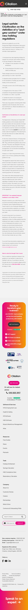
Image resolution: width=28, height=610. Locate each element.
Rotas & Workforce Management (12, 424)
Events (5, 448)
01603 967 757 (12, 540)
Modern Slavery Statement (8, 579)
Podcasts (5, 452)
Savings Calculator (8, 468)
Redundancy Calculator (10, 476)
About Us (6, 487)
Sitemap (4, 575)
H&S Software (7, 420)
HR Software (7, 416)
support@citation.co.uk (10, 542)
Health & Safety (7, 412)
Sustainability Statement (8, 581)
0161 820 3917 (14, 393)
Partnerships (6, 500)
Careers (5, 496)
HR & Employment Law (10, 408)
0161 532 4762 (15, 9)
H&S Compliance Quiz (9, 472)
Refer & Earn (6, 504)
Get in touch (14, 324)
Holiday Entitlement (9, 464)
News (4, 444)
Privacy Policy (5, 573)
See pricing (14, 383)
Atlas (4, 428)
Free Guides (6, 440)
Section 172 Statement (7, 577)
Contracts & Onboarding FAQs (12, 508)
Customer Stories (8, 492)
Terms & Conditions (16, 573)
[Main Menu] (26, 3)
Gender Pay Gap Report (14, 575)
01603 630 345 (13, 538)
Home (2, 13)
